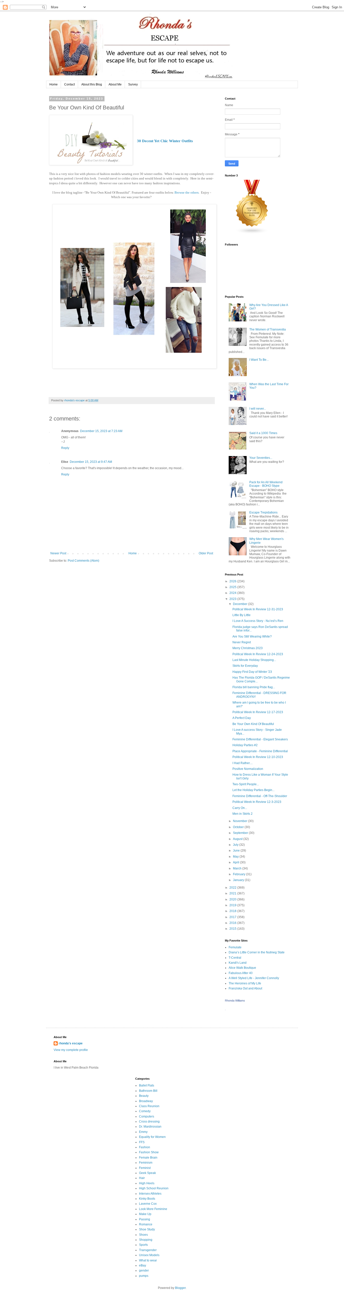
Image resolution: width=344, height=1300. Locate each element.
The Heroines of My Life (245, 983)
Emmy (143, 1132)
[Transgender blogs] (252, 233)
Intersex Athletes (150, 1193)
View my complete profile (71, 1050)
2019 (233, 905)
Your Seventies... (260, 458)
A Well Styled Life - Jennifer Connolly (254, 978)
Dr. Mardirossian (150, 1126)
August (238, 839)
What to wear (148, 1260)
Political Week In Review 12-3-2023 (256, 802)
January (239, 880)
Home (53, 84)
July (236, 844)
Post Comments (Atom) (83, 560)
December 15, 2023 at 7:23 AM (101, 431)
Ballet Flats (146, 1085)
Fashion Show (149, 1152)
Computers (146, 1116)
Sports (143, 1245)
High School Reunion (153, 1188)
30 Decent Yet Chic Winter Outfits (165, 141)
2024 (233, 593)
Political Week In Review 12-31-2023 (257, 609)
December (240, 604)
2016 (233, 923)
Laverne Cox (148, 1203)
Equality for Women (152, 1137)
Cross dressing (149, 1121)
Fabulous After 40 (241, 973)
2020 (233, 899)
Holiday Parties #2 (245, 745)
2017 (233, 917)
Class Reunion (149, 1106)
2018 (233, 911)
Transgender (148, 1250)
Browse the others (187, 192)
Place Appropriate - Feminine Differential (260, 751)
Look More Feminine (153, 1209)
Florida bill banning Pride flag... (253, 687)
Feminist (145, 1168)
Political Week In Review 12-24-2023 (257, 654)
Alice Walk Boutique (242, 968)
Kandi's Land (238, 962)
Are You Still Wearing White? (252, 636)
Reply (65, 448)
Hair (142, 1178)
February (239, 874)
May (236, 856)
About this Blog (91, 84)
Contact (69, 84)
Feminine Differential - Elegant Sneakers (260, 739)
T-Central (235, 957)
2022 (233, 887)
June (236, 850)
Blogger (180, 1288)
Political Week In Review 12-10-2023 (257, 757)
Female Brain (148, 1157)
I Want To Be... (259, 359)
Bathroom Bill (148, 1091)
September (241, 833)
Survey (133, 84)
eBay (142, 1265)
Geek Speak (147, 1173)
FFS (142, 1142)
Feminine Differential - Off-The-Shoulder (259, 796)
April (236, 862)
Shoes (143, 1234)
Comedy (145, 1111)
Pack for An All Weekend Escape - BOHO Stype (266, 484)
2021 (233, 893)
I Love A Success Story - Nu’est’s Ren (257, 621)
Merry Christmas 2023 (247, 648)
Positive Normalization (247, 769)
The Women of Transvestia (267, 329)
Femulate (235, 947)
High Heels (146, 1183)
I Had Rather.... (242, 763)
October (239, 827)
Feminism (145, 1162)
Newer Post (58, 553)
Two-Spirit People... (245, 784)
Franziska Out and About (245, 988)
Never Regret (241, 642)
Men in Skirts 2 (242, 813)
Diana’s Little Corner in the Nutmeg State (257, 952)
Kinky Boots (147, 1198)
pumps (143, 1276)
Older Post (206, 553)
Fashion (144, 1147)
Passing (144, 1219)
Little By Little (241, 615)
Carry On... (239, 808)
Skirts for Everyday (245, 666)
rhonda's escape (71, 1043)
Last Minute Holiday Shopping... (254, 660)
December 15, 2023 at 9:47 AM (91, 462)
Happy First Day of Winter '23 (252, 672)
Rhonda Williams (235, 1000)
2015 (233, 928)
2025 (233, 587)
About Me (115, 84)
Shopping (145, 1240)
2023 (233, 599)
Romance (145, 1224)
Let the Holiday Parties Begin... (253, 790)
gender (144, 1270)
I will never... (257, 408)
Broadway (146, 1101)
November (240, 821)
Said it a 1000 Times (263, 433)
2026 (233, 581)
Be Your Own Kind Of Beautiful (253, 724)
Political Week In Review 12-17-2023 (257, 712)
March (237, 868)
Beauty (144, 1096)
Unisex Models (149, 1255)
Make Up (145, 1214)
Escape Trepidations (263, 512)
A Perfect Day (241, 718)
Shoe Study (147, 1229)
